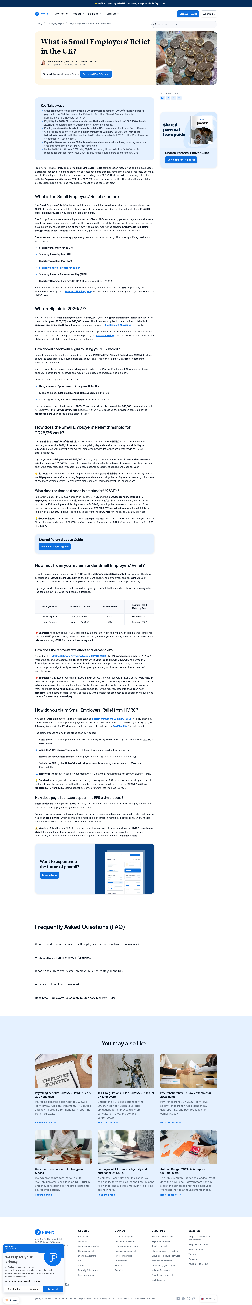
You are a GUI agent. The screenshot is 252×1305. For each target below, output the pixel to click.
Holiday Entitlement (161, 1270)
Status (119, 1298)
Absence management (162, 1260)
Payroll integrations (124, 1255)
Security (119, 1270)
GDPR (95, 1298)
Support (119, 1265)
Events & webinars (87, 1255)
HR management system (126, 1246)
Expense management (125, 1251)
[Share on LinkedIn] (162, 98)
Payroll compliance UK (162, 1275)
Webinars (192, 1259)
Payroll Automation (161, 1241)
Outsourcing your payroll (163, 1265)
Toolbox (192, 1254)
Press (80, 1260)
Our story (82, 1241)
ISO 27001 (128, 1298)
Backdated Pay (159, 1280)
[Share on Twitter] (173, 98)
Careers (82, 1265)
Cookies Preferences (145, 1298)
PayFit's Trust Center (198, 1263)
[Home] (41, 14)
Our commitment (86, 1251)
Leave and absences (125, 1241)
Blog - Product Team (198, 1244)
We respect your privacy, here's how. (22, 1281)
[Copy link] (179, 98)
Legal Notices (84, 1298)
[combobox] (184, 24)
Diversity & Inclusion (88, 1270)
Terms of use (51, 1298)
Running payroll (159, 1246)
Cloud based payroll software (166, 1255)
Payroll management (125, 1236)
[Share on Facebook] (168, 98)
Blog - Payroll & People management (199, 1238)
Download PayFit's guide (96, 74)
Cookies (72, 1298)
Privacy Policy (107, 1298)
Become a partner (86, 1275)
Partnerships (121, 1260)
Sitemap (63, 1298)
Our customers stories (88, 1246)
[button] (11, 1300)
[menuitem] (62, 13)
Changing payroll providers (165, 1251)
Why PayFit (83, 1236)
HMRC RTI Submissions (163, 1236)
